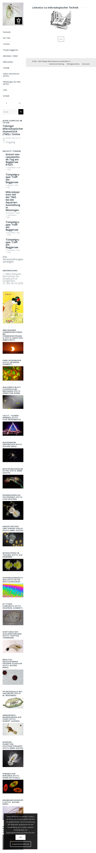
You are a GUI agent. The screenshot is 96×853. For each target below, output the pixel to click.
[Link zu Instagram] (19, 103)
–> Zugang (9, 142)
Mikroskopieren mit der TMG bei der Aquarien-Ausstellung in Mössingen (13, 201)
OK (20, 837)
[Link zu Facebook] (6, 103)
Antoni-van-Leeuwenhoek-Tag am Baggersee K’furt (13, 159)
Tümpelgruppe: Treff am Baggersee (12, 178)
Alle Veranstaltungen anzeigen (13, 259)
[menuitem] (13, 32)
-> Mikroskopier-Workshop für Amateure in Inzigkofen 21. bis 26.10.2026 (13, 278)
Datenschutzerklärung (20, 844)
